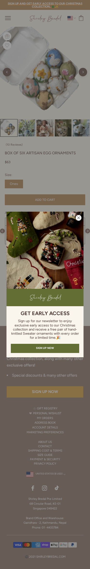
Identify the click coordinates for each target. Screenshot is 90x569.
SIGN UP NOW (45, 348)
